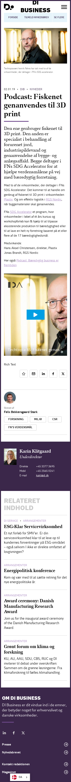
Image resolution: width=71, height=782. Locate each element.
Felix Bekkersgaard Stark (20, 412)
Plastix (8, 199)
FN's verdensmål (20, 427)
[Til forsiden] (9, 7)
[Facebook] (13, 733)
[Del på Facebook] (53, 374)
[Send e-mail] (33, 374)
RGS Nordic (53, 199)
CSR (54, 419)
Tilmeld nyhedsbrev (36, 17)
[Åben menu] (64, 7)
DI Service (11, 521)
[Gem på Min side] (24, 374)
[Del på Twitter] (63, 374)
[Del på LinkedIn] (43, 374)
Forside (13, 17)
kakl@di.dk (42, 475)
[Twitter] (23, 733)
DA (20, 777)
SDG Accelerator (21, 212)
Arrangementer (34, 521)
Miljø (38, 419)
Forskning (16, 419)
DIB (22, 89)
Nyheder (36, 89)
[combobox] (20, 777)
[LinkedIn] (4, 733)
